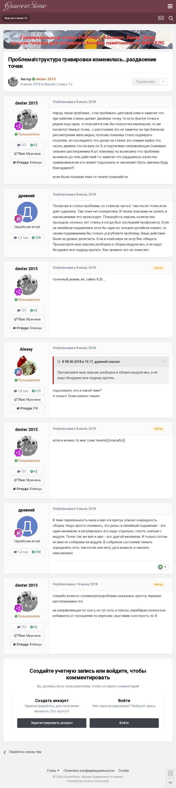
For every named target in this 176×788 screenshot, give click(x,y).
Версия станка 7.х (58, 84)
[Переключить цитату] (59, 361)
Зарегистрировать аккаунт (52, 723)
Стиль (52, 771)
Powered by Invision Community (88, 781)
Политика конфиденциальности (88, 771)
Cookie (123, 771)
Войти (124, 723)
